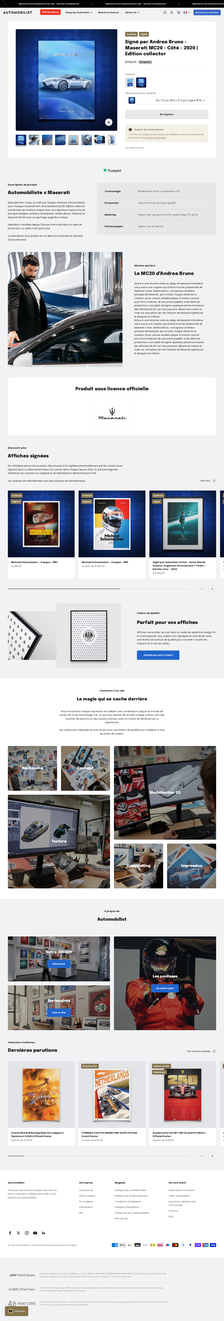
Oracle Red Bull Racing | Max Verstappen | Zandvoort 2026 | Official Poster (37, 1134)
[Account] (171, 12)
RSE (81, 1213)
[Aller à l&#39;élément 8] (113, 140)
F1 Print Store (50, 12)
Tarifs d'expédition (179, 1195)
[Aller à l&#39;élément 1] (21, 140)
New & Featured (108, 12)
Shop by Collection (78, 12)
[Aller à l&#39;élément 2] (34, 140)
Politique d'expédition (127, 1207)
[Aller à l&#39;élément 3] (47, 140)
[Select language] (187, 12)
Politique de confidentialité (130, 1190)
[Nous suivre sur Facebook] (10, 1233)
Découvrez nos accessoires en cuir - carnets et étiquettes (101, 3)
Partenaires (86, 1207)
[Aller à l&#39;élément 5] (73, 140)
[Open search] (165, 12)
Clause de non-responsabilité (132, 1213)
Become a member (207, 12)
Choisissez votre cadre (158, 655)
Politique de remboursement (131, 1195)
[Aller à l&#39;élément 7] (99, 140)
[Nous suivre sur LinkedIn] (43, 1233)
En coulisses (86, 1201)
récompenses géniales (154, 137)
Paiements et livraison (181, 1190)
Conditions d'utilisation (128, 1201)
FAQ (171, 1216)
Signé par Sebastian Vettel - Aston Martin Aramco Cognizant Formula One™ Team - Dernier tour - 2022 (179, 566)
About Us (130, 12)
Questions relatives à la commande (182, 1203)
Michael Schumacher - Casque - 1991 (34, 562)
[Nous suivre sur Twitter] (18, 1233)
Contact (173, 1211)
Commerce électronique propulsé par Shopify (53, 1245)
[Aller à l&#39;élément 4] (60, 140)
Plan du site (121, 1218)
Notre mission (87, 1195)
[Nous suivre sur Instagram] (27, 1233)
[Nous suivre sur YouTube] (35, 1233)
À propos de (86, 1190)
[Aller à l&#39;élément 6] (86, 140)
